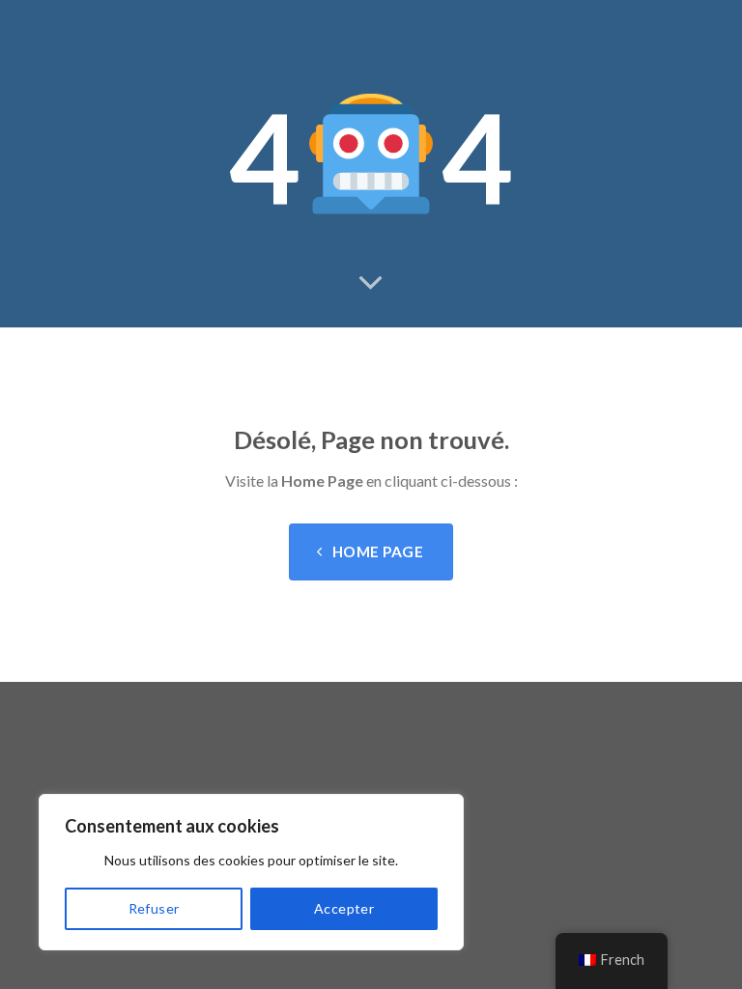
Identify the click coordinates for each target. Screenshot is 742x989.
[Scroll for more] (371, 284)
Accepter (344, 908)
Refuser (154, 908)
